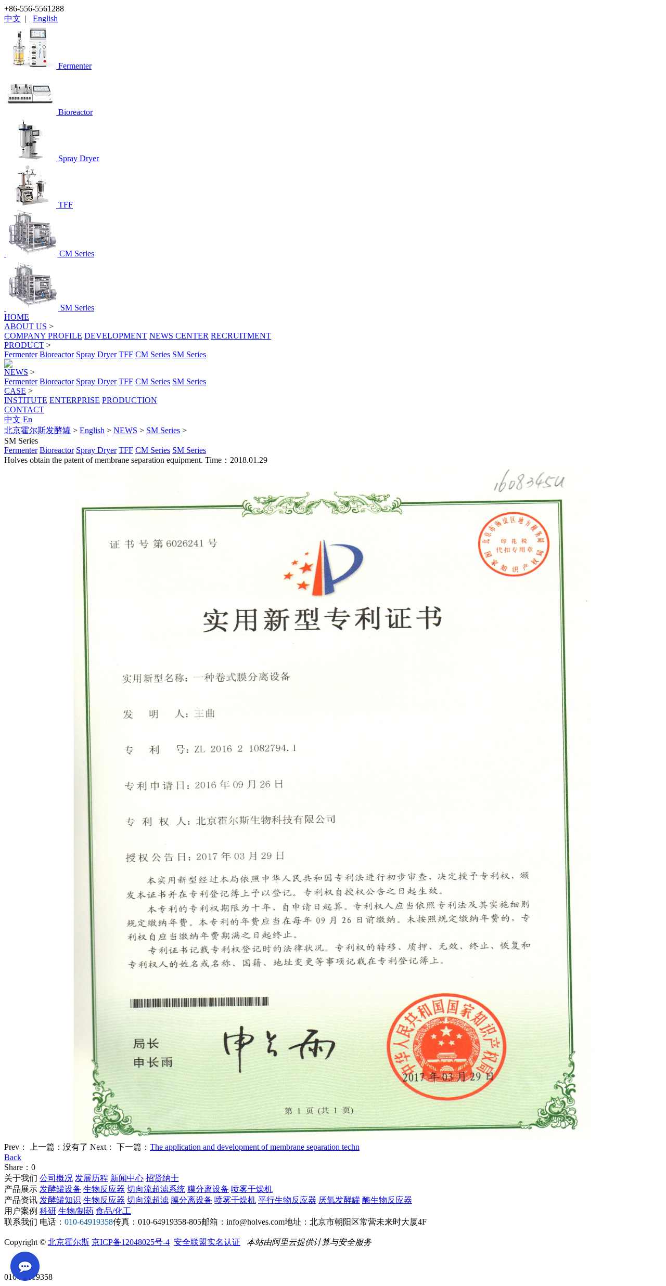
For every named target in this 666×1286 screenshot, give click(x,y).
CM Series (152, 354)
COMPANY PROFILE (43, 335)
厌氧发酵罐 (339, 1200)
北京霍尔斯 (68, 1242)
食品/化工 (113, 1210)
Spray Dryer (96, 354)
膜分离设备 (208, 1189)
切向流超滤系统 (156, 1189)
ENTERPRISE (74, 400)
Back (12, 1157)
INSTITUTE (25, 400)
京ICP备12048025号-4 (131, 1242)
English (45, 18)
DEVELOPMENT (115, 335)
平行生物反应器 (287, 1200)
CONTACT (24, 409)
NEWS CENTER (179, 335)
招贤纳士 (162, 1178)
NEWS (16, 372)
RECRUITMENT (241, 335)
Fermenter (20, 354)
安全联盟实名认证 (207, 1242)
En (27, 419)
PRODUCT (24, 345)
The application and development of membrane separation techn (255, 1146)
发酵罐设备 (60, 1189)
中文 (12, 18)
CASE (15, 390)
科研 (48, 1210)
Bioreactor (57, 354)
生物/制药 (76, 1210)
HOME (16, 317)
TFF (126, 354)
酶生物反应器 (387, 1200)
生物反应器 (104, 1189)
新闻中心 (127, 1178)
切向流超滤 (148, 1200)
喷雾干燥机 (252, 1189)
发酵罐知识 (60, 1200)
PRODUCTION (129, 400)
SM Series (189, 354)
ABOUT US (25, 326)
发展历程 (91, 1178)
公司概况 (56, 1178)
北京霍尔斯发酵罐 (37, 430)
